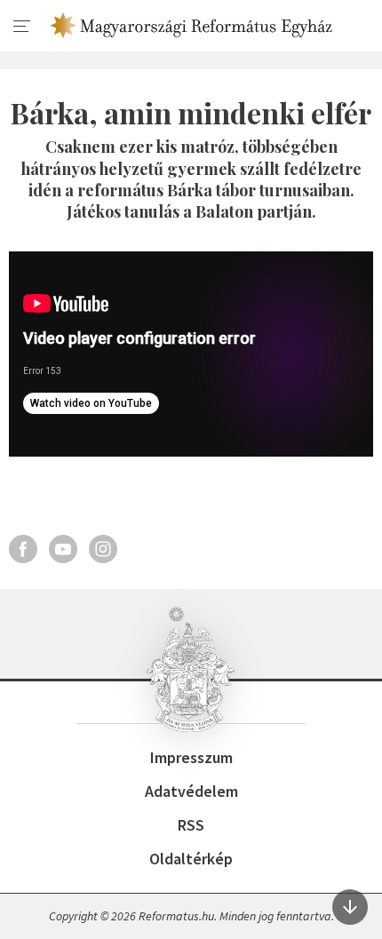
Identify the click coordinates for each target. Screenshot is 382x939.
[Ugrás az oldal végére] (350, 907)
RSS (191, 825)
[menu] (22, 26)
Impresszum (191, 757)
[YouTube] (63, 549)
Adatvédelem (191, 791)
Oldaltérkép (191, 858)
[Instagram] (103, 549)
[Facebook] (23, 549)
